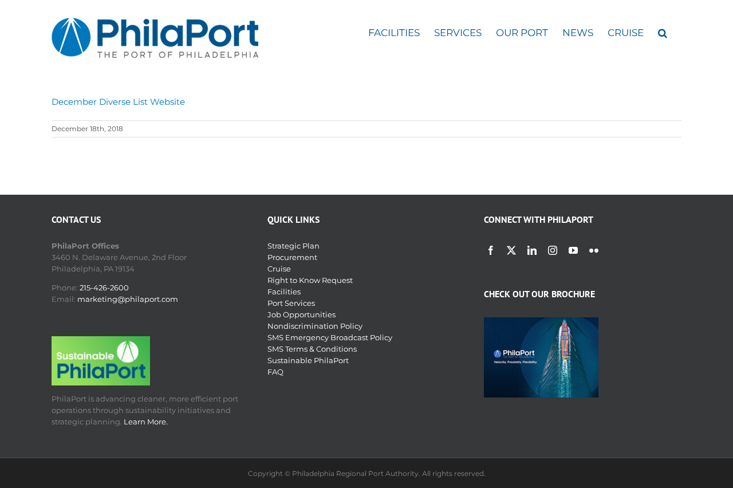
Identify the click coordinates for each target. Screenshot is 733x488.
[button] (662, 33)
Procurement (292, 257)
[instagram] (552, 250)
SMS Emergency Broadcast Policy (329, 337)
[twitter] (511, 250)
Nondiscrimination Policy (314, 325)
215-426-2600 (104, 287)
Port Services (291, 303)
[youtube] (573, 250)
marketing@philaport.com (127, 299)
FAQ (275, 371)
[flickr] (593, 250)
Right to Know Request (310, 280)
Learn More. (146, 421)
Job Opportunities (301, 314)
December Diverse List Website (118, 101)
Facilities (284, 291)
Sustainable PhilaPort (308, 360)
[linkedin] (532, 250)
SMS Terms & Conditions (312, 348)
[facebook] (490, 250)
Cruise (279, 268)
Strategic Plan (293, 245)
